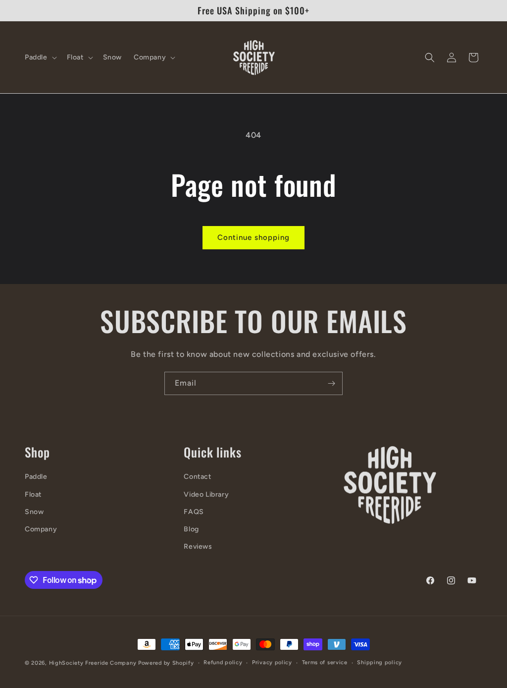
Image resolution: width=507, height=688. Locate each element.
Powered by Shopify (166, 663)
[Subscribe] (331, 383)
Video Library (206, 494)
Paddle (36, 476)
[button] (40, 57)
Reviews (198, 546)
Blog (191, 529)
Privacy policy (272, 662)
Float (33, 494)
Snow (34, 512)
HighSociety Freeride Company (93, 663)
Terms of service (325, 662)
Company (41, 529)
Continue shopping (253, 237)
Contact (197, 476)
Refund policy (222, 662)
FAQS (193, 512)
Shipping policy (379, 662)
